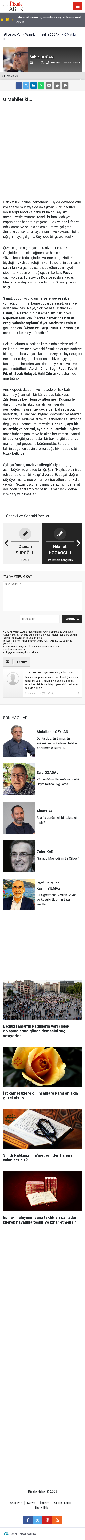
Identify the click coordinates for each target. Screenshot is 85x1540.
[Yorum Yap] (65, 85)
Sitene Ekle (42, 1507)
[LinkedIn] (33, 85)
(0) (43, 693)
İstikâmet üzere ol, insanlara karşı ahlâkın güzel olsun (48, 19)
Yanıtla (32, 693)
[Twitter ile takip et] (37, 1520)
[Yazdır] (57, 85)
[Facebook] (19, 85)
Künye (31, 1503)
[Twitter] (26, 85)
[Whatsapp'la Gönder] (41, 85)
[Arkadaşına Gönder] (49, 85)
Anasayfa (16, 1503)
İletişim (44, 1503)
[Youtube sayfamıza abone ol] (47, 1520)
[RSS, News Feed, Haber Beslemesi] (57, 1520)
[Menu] (77, 6)
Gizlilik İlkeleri (62, 1503)
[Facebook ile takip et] (28, 1520)
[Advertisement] (42, 151)
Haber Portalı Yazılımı (23, 1534)
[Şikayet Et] (78, 693)
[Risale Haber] (13, 6)
